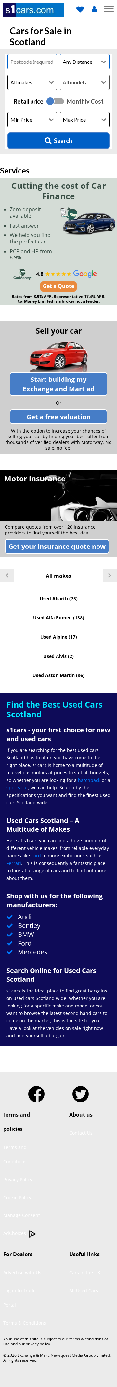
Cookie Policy (17, 1197)
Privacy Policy (17, 1179)
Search (63, 140)
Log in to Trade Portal (19, 1297)
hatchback (89, 780)
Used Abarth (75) (59, 598)
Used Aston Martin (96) (58, 675)
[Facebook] (36, 1091)
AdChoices (15, 1233)
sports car (17, 787)
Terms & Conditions (24, 1323)
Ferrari (13, 863)
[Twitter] (80, 1091)
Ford (36, 856)
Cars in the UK (84, 1272)
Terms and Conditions (15, 1154)
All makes (58, 575)
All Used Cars (83, 1290)
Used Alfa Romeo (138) (58, 618)
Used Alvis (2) (58, 656)
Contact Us (81, 1133)
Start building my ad (59, 384)
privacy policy (38, 1344)
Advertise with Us (22, 1272)
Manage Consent (21, 1215)
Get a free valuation (59, 416)
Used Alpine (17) (58, 637)
